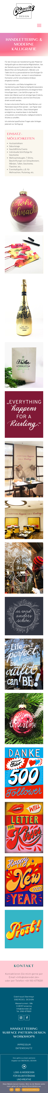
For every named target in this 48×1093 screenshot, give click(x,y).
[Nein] (45, 1087)
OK (11, 1090)
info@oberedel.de (24, 1009)
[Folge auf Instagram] (21, 1017)
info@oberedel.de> (28, 977)
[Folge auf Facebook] (27, 1017)
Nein (17, 1090)
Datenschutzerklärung (31, 1090)
